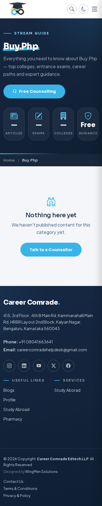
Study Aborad (67, 390)
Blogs (8, 390)
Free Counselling (37, 91)
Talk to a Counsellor (51, 249)
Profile (9, 399)
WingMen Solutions (41, 471)
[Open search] (71, 9)
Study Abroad (16, 409)
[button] (95, 9)
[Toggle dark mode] (83, 9)
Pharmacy (12, 418)
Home (9, 160)
